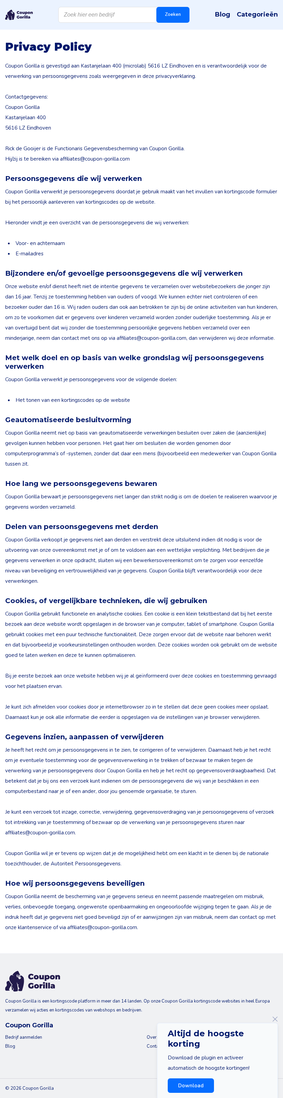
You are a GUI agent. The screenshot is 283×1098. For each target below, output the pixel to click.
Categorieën (257, 14)
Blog (222, 14)
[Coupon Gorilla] (19, 15)
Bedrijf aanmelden (23, 1037)
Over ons (156, 1037)
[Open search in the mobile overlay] (123, 15)
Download (191, 1085)
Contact (154, 1046)
